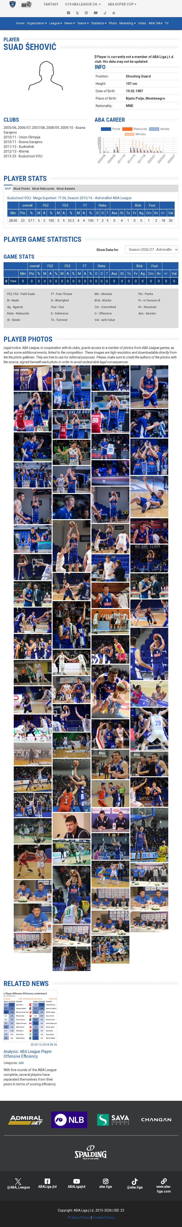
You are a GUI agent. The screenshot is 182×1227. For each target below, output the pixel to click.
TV (166, 23)
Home (20, 23)
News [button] (68, 23)
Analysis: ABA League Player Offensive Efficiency (28, 1054)
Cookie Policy (103, 1217)
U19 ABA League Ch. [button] (81, 4)
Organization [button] (35, 23)
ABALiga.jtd (47, 1186)
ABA (21, 1063)
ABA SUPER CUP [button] (121, 4)
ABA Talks (156, 23)
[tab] (8, 188)
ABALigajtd (76, 1186)
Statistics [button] (97, 23)
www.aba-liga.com (163, 1189)
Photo (113, 23)
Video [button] (142, 23)
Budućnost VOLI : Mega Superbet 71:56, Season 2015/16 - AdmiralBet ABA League (69, 198)
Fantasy (51, 4)
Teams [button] (81, 23)
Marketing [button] (126, 23)
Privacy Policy (79, 1217)
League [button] (54, 23)
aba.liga (105, 1186)
